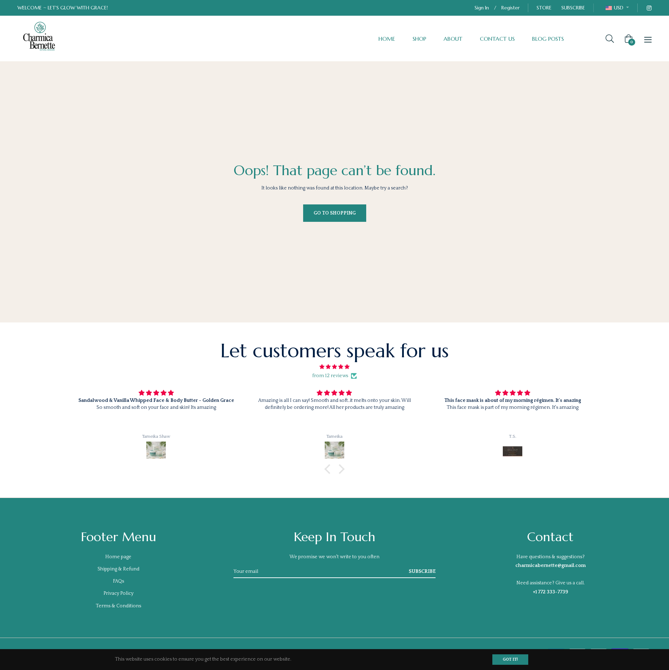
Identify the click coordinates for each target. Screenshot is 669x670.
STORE (544, 8)
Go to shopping (335, 213)
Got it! (510, 659)
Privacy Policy (118, 593)
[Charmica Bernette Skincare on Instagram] (649, 8)
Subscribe (422, 571)
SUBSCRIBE (573, 8)
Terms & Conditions (118, 606)
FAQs (118, 581)
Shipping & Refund (118, 569)
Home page (118, 557)
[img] (334, 367)
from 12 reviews (330, 376)
